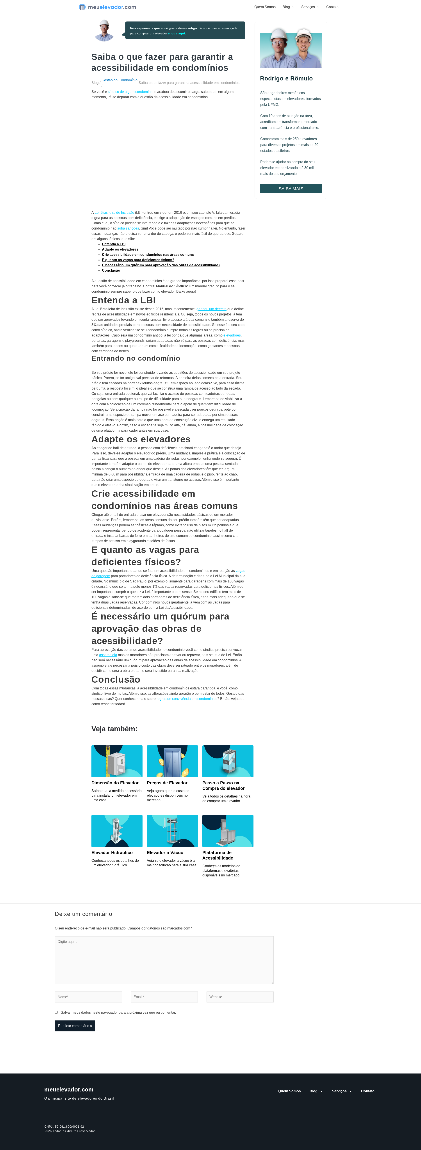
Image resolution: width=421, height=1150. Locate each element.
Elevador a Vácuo (165, 852)
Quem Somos (265, 7)
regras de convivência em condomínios (187, 699)
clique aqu (176, 33)
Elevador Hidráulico (112, 852)
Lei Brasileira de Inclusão (114, 212)
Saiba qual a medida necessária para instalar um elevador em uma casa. (116, 795)
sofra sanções (128, 228)
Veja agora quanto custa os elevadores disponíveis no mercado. (168, 795)
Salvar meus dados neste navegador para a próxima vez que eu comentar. (118, 1012)
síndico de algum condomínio (130, 92)
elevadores (232, 335)
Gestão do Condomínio (119, 80)
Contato (332, 7)
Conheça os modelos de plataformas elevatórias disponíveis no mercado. (221, 870)
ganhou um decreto (211, 309)
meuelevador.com (69, 1089)
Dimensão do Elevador (115, 782)
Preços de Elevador (167, 782)
